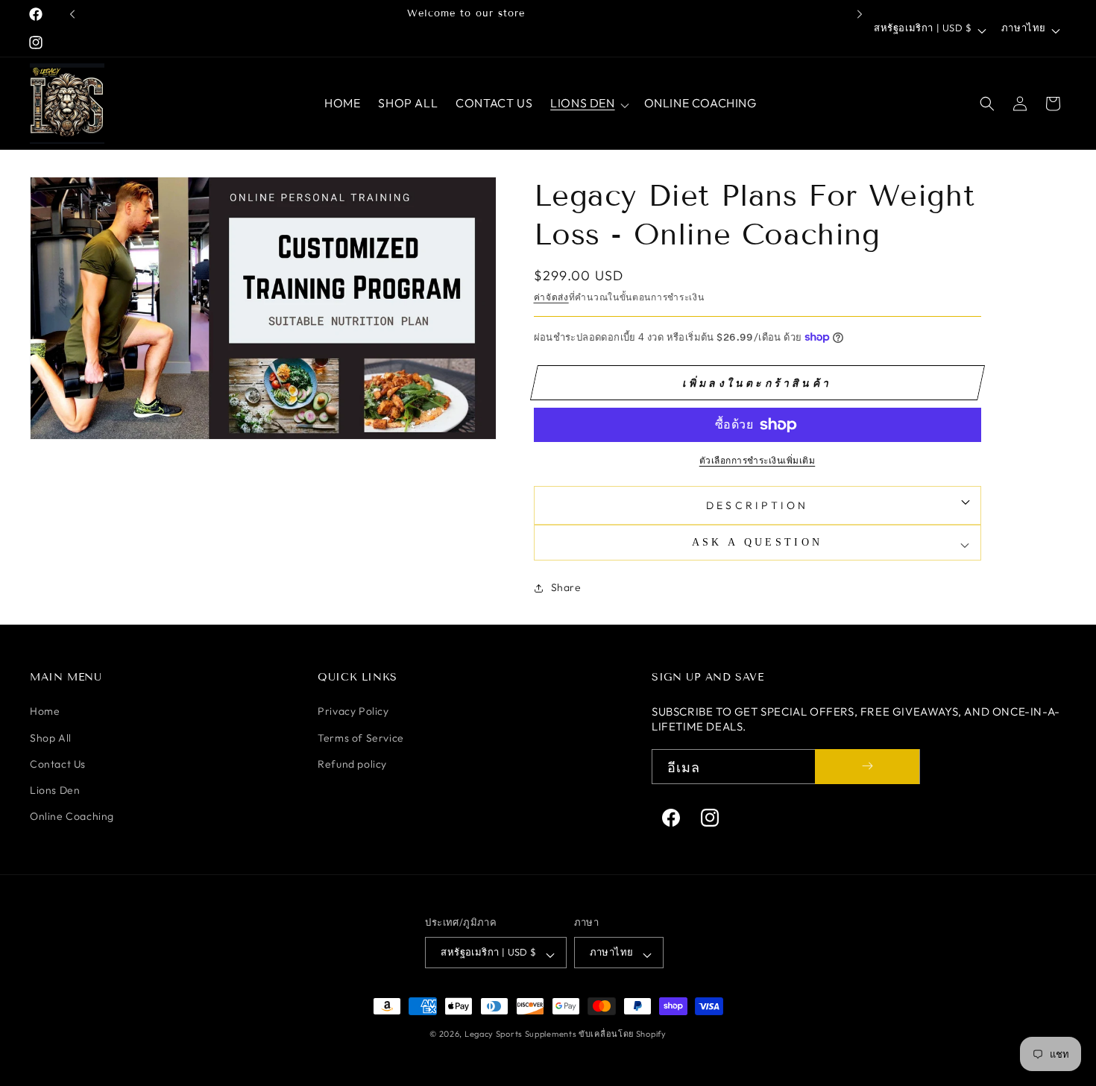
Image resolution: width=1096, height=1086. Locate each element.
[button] (587, 103)
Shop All (51, 737)
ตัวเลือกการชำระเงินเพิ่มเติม (757, 460)
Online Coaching (72, 815)
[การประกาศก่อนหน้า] (72, 14)
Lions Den (55, 789)
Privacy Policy (353, 711)
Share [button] (566, 587)
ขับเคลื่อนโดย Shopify (623, 1034)
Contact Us (58, 763)
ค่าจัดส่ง (551, 297)
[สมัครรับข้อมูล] (867, 765)
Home (45, 711)
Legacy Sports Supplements (521, 1034)
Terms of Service (361, 737)
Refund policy (352, 763)
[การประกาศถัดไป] (859, 14)
